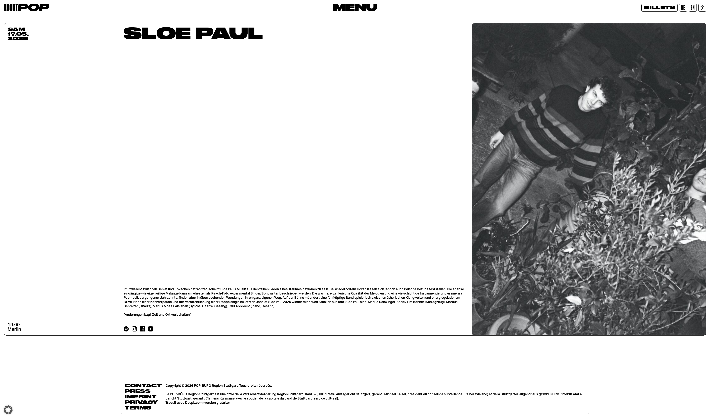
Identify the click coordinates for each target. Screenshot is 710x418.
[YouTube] (150, 328)
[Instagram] (134, 328)
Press (138, 391)
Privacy (141, 402)
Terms (138, 407)
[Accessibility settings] (702, 7)
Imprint (141, 396)
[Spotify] (126, 328)
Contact (143, 385)
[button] (8, 410)
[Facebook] (142, 328)
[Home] (26, 7)
